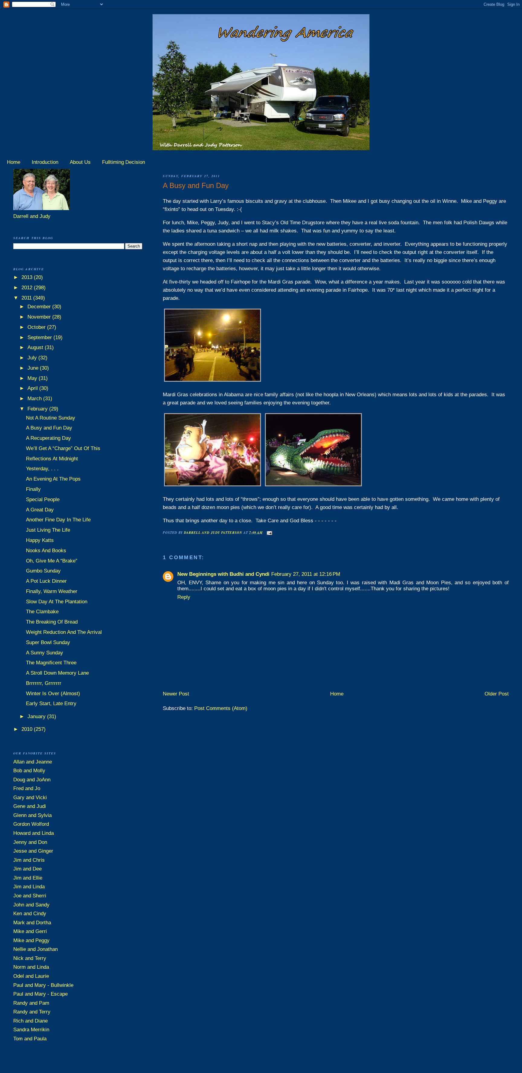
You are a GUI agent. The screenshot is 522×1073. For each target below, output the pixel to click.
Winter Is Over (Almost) (53, 693)
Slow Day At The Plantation (56, 602)
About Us (80, 162)
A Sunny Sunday (44, 653)
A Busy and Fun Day (49, 428)
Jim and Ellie (27, 878)
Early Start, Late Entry (51, 703)
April (33, 388)
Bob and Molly (29, 770)
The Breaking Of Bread (52, 622)
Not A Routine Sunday (50, 418)
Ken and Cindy (29, 913)
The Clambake (42, 611)
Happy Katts (40, 540)
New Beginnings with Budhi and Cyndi (223, 574)
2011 (27, 298)
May (33, 378)
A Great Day (40, 510)
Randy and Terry (31, 1012)
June (33, 368)
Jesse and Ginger (33, 851)
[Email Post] (269, 532)
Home (13, 162)
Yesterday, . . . (42, 469)
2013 (27, 277)
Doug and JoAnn (31, 780)
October (37, 327)
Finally (33, 489)
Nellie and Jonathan (35, 949)
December (39, 307)
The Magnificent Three (51, 663)
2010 (27, 729)
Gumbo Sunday (43, 571)
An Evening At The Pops (53, 479)
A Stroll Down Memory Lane (57, 673)
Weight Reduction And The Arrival (64, 632)
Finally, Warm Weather (51, 591)
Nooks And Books (46, 550)
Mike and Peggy (31, 940)
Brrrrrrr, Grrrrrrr (43, 683)
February (38, 409)
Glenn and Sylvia (32, 815)
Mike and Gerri (30, 931)
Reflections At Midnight (52, 459)
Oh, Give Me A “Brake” (51, 561)
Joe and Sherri (29, 896)
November (39, 317)
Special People (43, 499)
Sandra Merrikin (31, 1029)
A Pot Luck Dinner (46, 581)
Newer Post (176, 694)
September (40, 337)
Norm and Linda (31, 967)
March (35, 398)
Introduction (45, 162)
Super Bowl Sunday (48, 642)
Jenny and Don (30, 842)
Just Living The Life (48, 530)
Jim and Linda (29, 887)
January (37, 716)
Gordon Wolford (31, 824)
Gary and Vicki (30, 797)
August (36, 347)
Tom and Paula (30, 1039)
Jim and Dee (27, 869)
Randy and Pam (31, 1003)
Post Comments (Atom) (220, 708)
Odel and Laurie (31, 976)
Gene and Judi (29, 806)
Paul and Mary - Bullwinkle (43, 985)
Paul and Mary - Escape (40, 994)
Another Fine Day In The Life (58, 520)
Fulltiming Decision (123, 162)
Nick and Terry (29, 958)
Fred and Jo (26, 788)
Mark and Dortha (32, 923)
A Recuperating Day (48, 438)
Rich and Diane (30, 1021)
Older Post (497, 694)
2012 (27, 287)
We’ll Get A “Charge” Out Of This (63, 448)
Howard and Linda (33, 833)
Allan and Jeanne (32, 762)
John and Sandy (31, 905)
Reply (183, 597)
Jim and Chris (29, 860)
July (32, 358)
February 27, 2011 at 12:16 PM (305, 574)
